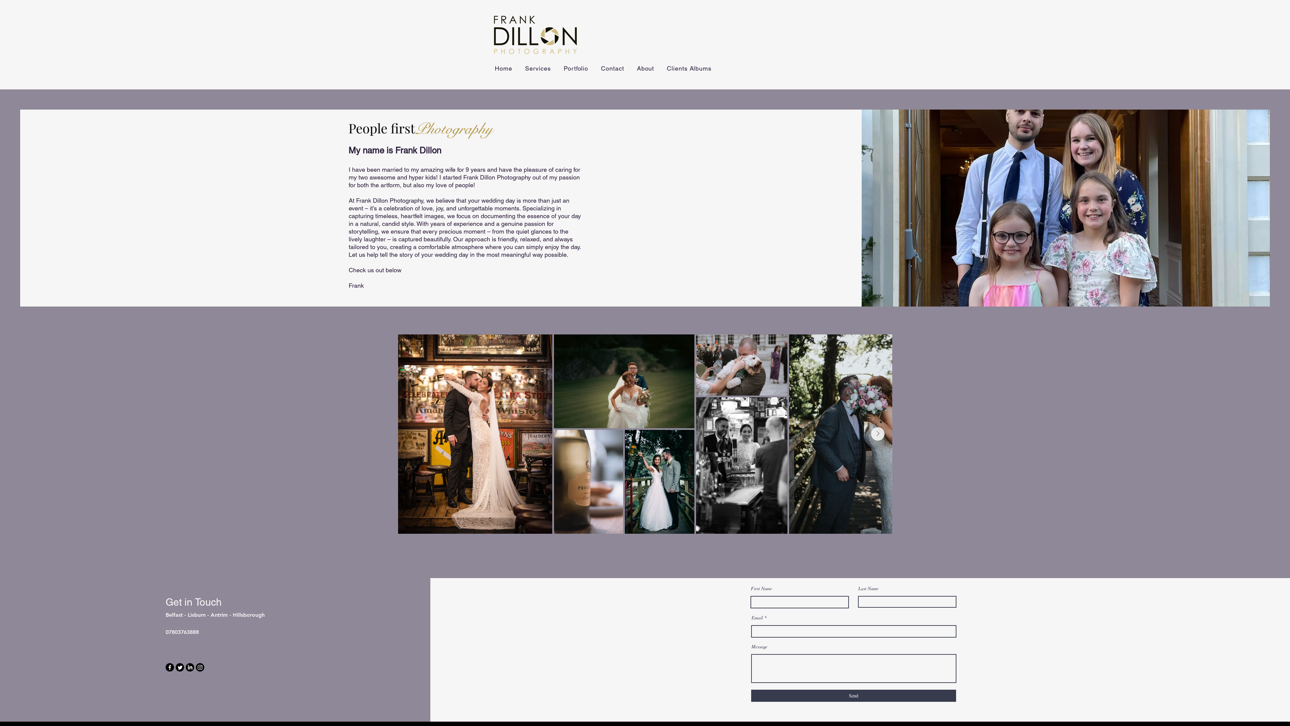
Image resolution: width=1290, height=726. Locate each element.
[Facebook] (170, 667)
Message (759, 646)
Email (757, 617)
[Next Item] (878, 434)
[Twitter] (180, 667)
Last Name (868, 588)
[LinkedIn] (190, 667)
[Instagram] (200, 667)
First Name (761, 588)
